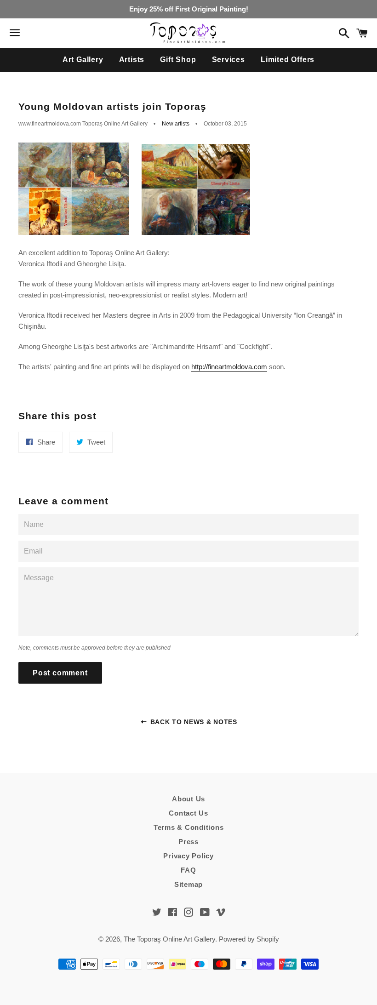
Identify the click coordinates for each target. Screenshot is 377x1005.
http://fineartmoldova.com (229, 367)
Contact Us (188, 813)
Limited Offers (287, 59)
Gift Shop (178, 59)
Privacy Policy (188, 856)
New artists (175, 123)
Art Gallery (83, 59)
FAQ (188, 870)
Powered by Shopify (249, 939)
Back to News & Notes (192, 721)
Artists (132, 59)
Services (228, 59)
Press (188, 841)
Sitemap (188, 884)
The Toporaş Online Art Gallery (169, 939)
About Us (188, 799)
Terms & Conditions (189, 827)
